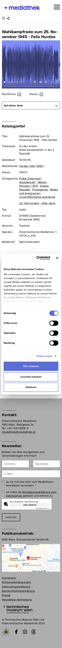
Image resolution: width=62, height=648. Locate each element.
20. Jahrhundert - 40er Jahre (37, 203)
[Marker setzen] (46, 82)
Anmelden (11, 517)
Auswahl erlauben (31, 376)
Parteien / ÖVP (28, 186)
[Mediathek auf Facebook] (16, 632)
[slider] (31, 86)
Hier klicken (30, 505)
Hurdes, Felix (27, 166)
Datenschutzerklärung (16, 586)
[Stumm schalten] (40, 82)
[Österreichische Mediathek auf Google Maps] (31, 557)
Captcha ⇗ (43, 508)
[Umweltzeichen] (6, 631)
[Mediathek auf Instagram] (25, 632)
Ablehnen (31, 387)
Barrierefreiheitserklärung (18, 591)
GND (40, 166)
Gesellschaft (27, 182)
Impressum (9, 577)
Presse (6, 595)
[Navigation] (57, 7)
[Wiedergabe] (4, 82)
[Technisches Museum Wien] (17, 609)
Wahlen (42, 182)
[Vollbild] (57, 82)
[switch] (53, 323)
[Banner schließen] (57, 258)
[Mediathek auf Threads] (33, 632)
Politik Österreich (30, 178)
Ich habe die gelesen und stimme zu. (31, 493)
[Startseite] (21, 7)
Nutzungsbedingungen (16, 582)
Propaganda (40, 189)
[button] (52, 82)
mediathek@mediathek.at (18, 432)
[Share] (35, 82)
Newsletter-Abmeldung (17, 599)
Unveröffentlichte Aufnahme (37, 197)
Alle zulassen (31, 366)
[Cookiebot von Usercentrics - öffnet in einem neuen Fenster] (37, 258)
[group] (31, 105)
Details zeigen (44, 356)
